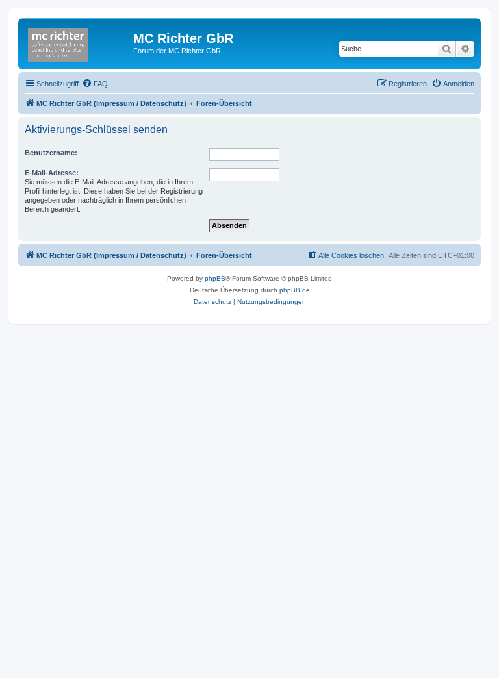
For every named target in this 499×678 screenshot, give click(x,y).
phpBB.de (294, 290)
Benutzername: (51, 153)
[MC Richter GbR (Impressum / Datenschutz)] (77, 42)
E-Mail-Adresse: (52, 173)
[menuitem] (95, 84)
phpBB (215, 278)
